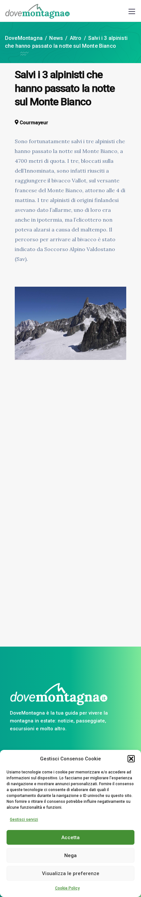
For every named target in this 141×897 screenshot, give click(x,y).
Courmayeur (34, 123)
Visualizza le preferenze (70, 873)
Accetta (70, 837)
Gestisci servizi (24, 819)
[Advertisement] (70, 502)
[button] (131, 758)
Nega (70, 855)
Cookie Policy (67, 888)
